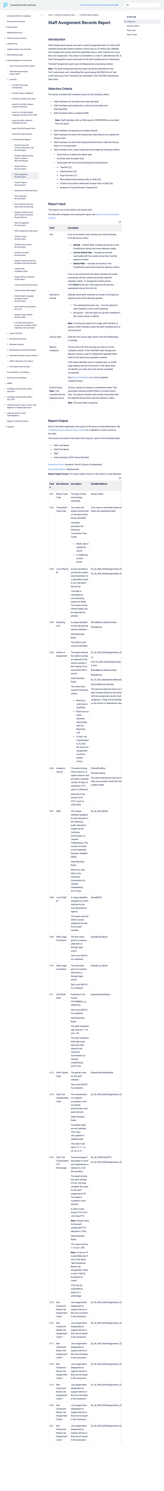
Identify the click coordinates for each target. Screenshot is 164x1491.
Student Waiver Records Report (26, 191)
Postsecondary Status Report (25, 290)
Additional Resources (15, 33)
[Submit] (127, 5)
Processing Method (57, 469)
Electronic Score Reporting (16, 378)
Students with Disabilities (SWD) (21, 270)
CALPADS (13, 79)
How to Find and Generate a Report (22, 66)
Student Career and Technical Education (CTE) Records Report (24, 147)
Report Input (131, 30)
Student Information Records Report (22, 254)
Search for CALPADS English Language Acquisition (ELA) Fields (24, 113)
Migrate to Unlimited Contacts (18, 421)
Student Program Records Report (21, 183)
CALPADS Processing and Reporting (20, 86)
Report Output (132, 35)
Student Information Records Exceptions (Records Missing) (25, 262)
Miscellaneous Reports (17, 339)
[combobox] (143, 5)
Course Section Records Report (26, 285)
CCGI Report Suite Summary (19, 367)
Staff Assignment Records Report (21, 175)
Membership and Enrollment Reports (22, 350)
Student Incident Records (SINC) (21, 237)
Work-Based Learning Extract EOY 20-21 (25, 308)
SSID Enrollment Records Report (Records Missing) (24, 205)
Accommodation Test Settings (18, 372)
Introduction (131, 22)
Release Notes (12, 27)
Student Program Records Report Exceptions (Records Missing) (24, 158)
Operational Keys (56, 464)
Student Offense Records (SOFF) (21, 167)
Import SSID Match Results (22, 134)
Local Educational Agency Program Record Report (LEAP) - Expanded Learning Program (26, 325)
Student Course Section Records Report (23, 246)
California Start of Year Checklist (19, 49)
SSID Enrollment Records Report (20, 197)
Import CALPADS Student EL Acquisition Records (22, 121)
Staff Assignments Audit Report (26, 231)
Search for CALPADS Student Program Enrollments (22, 105)
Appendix (10, 427)
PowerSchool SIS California (23, 5)
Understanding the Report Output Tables (18, 73)
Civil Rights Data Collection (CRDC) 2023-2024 (19, 390)
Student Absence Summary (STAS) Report (24, 278)
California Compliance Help (64, 15)
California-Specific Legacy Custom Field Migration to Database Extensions (21, 406)
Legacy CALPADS (15, 333)
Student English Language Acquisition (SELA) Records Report (24, 298)
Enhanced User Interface (16, 21)
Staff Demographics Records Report (22, 224)
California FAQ (12, 44)
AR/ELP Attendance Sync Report (21, 361)
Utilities (9, 383)
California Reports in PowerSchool (19, 60)
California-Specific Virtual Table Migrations (16, 414)
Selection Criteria (133, 26)
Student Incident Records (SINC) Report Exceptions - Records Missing (24, 214)
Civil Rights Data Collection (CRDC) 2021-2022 (19, 398)
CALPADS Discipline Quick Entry (24, 99)
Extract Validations (80, 377)
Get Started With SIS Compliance (19, 16)
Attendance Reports (16, 344)
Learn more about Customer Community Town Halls (99, 5)
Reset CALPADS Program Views (23, 128)
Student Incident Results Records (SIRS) (24, 316)
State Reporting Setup (15, 55)
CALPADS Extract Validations (22, 93)
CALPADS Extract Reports (21, 140)
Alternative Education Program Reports (23, 355)
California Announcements (16, 38)
